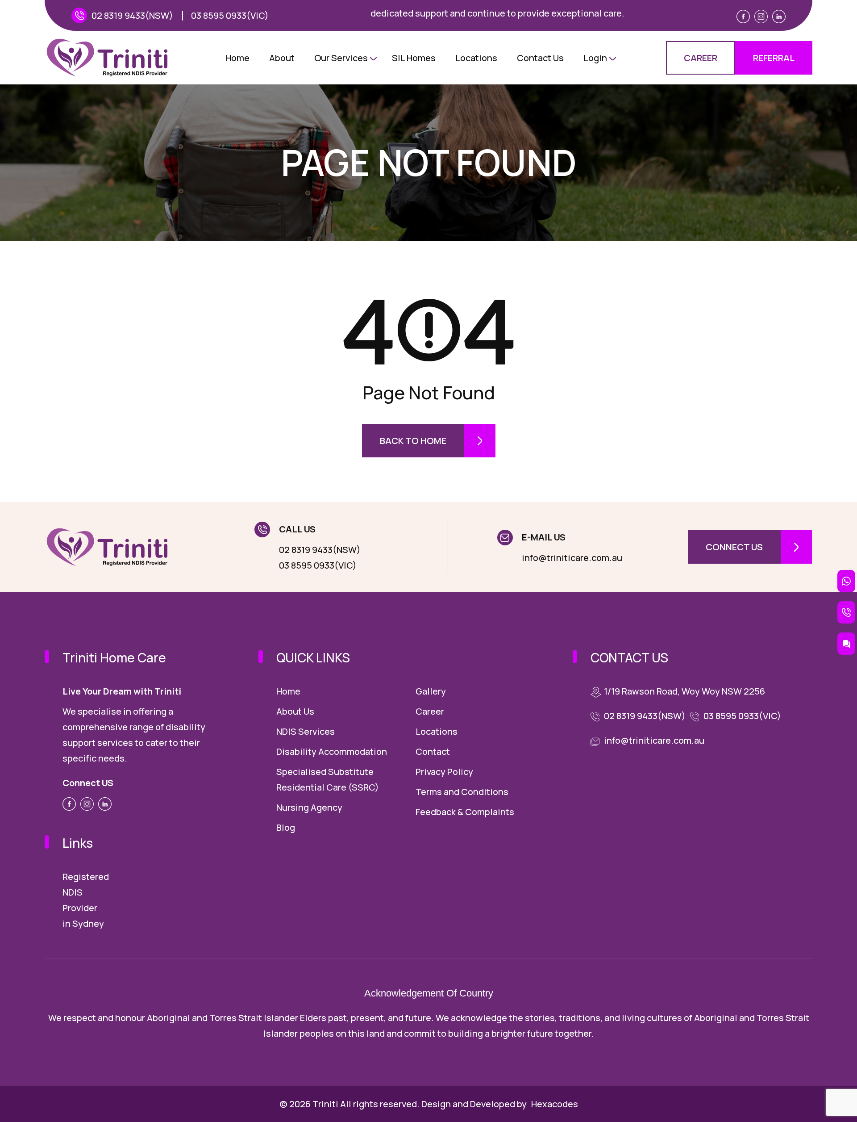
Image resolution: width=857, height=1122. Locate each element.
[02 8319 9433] (846, 612)
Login (595, 58)
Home (237, 58)
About (282, 58)
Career (430, 711)
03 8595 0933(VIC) (230, 15)
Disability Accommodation (331, 751)
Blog (285, 827)
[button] (846, 643)
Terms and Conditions (462, 792)
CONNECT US (734, 547)
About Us (295, 711)
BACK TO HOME (413, 441)
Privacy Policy (444, 772)
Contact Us (540, 58)
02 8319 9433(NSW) (132, 15)
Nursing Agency (309, 807)
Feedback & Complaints (465, 812)
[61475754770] (846, 581)
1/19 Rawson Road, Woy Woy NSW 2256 (684, 691)
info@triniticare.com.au (572, 558)
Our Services (341, 58)
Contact (433, 751)
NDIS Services (305, 731)
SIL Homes (414, 58)
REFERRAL (774, 58)
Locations (476, 58)
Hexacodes (554, 1104)
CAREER (700, 58)
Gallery (431, 691)
